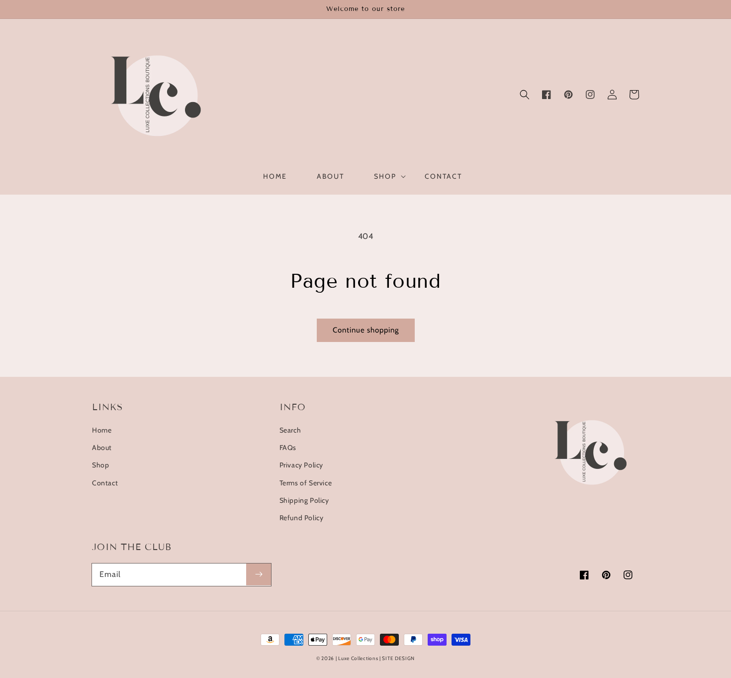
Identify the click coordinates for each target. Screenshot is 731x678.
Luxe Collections (358, 658)
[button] (525, 95)
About (102, 447)
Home (101, 430)
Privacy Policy (301, 464)
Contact (105, 482)
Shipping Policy (304, 500)
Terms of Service (305, 482)
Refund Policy (301, 517)
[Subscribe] (258, 574)
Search (290, 430)
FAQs (287, 447)
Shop (100, 464)
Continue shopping (366, 330)
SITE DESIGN (398, 658)
